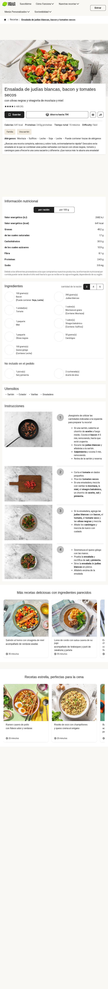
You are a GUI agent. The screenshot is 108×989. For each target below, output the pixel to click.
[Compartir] (101, 115)
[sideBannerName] (54, 175)
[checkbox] (5, 106)
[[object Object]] (93, 115)
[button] (54, 286)
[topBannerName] (54, 31)
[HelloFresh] (8, 4)
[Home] (5, 20)
